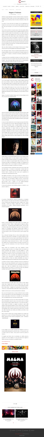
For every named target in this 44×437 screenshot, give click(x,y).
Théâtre (17, 6)
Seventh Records (5, 318)
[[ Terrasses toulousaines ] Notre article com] (33, 149)
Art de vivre (22, 6)
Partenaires (32, 6)
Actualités (5, 6)
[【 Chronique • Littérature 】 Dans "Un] (39, 114)
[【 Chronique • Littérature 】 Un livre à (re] (39, 128)
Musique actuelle (12, 9)
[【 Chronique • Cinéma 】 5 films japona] (39, 100)
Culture (8, 6)
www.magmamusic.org (6, 341)
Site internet (36, 54)
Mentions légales (17, 433)
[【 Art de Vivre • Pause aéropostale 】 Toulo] (33, 135)
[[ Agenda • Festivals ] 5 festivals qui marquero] (39, 107)
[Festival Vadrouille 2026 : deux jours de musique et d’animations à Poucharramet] (8, 413)
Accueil (3, 9)
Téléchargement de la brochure (36, 56)
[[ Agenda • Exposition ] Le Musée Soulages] (39, 121)
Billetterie (36, 57)
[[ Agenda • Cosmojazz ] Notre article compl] (33, 128)
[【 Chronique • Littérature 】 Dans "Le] (39, 142)
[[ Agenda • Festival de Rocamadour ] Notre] (39, 135)
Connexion (21, 433)
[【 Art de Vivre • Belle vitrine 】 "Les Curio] (39, 149)
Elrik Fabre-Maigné (13, 14)
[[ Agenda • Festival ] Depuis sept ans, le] (33, 107)
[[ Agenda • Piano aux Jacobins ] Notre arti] (39, 93)
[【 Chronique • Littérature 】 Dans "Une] (33, 121)
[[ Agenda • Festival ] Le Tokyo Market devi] (39, 86)
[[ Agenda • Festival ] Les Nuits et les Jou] (33, 142)
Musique (13, 6)
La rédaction (27, 6)
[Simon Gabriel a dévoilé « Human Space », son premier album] (21, 413)
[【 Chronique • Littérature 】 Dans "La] (33, 86)
